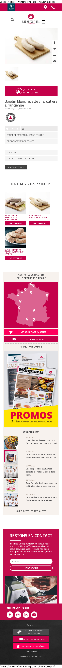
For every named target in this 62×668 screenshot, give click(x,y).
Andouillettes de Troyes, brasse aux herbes (14, 252)
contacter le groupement (33, 639)
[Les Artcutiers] (31, 24)
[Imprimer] (55, 57)
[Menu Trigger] (43, 21)
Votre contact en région (34, 331)
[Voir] (11, 80)
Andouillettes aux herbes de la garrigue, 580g (13, 217)
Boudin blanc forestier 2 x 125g (38, 216)
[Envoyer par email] (55, 63)
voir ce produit (15, 223)
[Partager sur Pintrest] (55, 51)
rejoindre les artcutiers (31, 656)
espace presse (31, 652)
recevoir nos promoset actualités (34, 632)
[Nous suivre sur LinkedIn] (26, 615)
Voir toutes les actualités (31, 511)
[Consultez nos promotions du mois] (31, 389)
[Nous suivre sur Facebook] (10, 615)
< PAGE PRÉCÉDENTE (16, 167)
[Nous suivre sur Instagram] (18, 615)
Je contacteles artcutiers (31, 91)
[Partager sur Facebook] (55, 44)
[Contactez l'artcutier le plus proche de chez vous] (31, 305)
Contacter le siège (34, 339)
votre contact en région (33, 646)
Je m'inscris (31, 568)
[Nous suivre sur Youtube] (34, 615)
